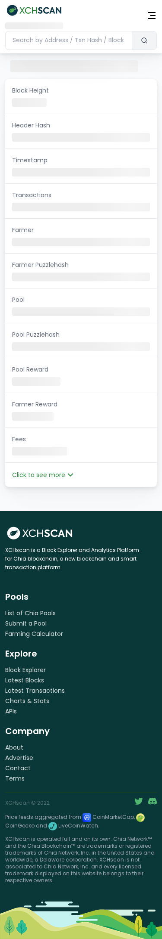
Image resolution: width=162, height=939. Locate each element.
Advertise (19, 757)
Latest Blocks (24, 680)
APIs (11, 711)
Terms (15, 778)
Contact (18, 768)
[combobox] (68, 40)
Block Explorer (25, 670)
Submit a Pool (26, 623)
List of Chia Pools (30, 613)
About (14, 747)
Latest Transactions (35, 690)
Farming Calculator (34, 633)
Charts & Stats (27, 701)
